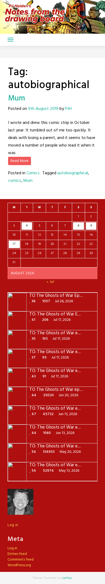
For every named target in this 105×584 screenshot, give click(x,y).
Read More (19, 161)
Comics (33, 173)
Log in (13, 525)
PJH (68, 108)
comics (14, 180)
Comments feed (21, 560)
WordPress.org (19, 565)
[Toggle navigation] (10, 40)
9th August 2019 (43, 108)
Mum (16, 98)
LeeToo (67, 578)
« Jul (50, 282)
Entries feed (17, 554)
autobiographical (72, 173)
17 (14, 244)
